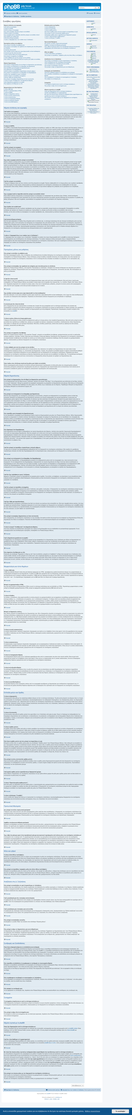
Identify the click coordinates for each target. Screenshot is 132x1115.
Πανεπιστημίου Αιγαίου (93, 83)
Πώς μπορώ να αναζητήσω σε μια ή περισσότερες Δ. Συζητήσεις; (61, 60)
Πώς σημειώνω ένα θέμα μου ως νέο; (13, 83)
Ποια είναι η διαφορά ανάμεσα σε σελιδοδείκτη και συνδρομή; (60, 72)
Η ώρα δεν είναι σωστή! (10, 49)
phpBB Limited (73, 1028)
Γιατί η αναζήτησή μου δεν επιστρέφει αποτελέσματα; (58, 62)
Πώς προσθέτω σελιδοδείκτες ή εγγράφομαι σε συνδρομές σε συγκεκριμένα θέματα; (63, 74)
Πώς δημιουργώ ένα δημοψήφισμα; (12, 69)
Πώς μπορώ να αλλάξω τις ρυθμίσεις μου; (14, 45)
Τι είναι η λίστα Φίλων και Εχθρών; (53, 53)
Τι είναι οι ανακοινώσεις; (10, 97)
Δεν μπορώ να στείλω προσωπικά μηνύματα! (56, 43)
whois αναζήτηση (75, 1055)
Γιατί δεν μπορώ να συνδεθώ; (11, 33)
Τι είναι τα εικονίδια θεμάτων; (11, 101)
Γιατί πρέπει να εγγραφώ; (10, 27)
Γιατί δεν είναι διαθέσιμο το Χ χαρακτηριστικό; (56, 92)
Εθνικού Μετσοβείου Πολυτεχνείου (93, 82)
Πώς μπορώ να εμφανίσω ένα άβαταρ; (13, 56)
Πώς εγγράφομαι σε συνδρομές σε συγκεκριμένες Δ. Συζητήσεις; (61, 77)
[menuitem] (21, 13)
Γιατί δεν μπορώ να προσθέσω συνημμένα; (15, 75)
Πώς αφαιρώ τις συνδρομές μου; (53, 78)
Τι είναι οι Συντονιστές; (50, 28)
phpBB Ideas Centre (50, 1043)
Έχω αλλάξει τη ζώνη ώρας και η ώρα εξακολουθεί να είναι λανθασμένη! (22, 51)
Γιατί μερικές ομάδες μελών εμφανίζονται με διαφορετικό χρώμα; (60, 34)
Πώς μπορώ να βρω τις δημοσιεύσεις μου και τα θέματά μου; (59, 67)
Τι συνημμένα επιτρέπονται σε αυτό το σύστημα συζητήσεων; (60, 84)
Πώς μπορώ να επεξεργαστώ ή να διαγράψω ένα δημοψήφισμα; (20, 72)
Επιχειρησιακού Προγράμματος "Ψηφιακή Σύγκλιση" (93, 98)
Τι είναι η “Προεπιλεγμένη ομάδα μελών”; (55, 36)
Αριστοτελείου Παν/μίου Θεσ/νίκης (93, 78)
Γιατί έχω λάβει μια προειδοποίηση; (12, 77)
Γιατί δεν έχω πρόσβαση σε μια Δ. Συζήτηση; (15, 74)
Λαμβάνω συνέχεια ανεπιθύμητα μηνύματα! (55, 45)
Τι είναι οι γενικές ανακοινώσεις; (12, 95)
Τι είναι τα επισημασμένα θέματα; (12, 98)
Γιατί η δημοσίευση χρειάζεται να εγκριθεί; (14, 82)
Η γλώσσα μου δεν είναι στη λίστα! (12, 53)
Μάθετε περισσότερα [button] (92, 1111)
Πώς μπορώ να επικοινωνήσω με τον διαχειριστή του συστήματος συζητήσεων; (61, 98)
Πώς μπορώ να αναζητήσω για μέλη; (54, 65)
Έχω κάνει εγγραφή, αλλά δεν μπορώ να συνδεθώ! (17, 31)
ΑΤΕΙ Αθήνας (93, 88)
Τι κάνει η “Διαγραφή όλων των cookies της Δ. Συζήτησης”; (18, 39)
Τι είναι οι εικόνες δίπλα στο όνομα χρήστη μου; (15, 54)
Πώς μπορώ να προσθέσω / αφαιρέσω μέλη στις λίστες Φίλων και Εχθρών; (63, 55)
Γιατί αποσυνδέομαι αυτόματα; (11, 38)
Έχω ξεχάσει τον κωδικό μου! (11, 36)
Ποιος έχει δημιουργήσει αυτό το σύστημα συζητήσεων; (58, 91)
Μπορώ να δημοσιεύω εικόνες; (11, 94)
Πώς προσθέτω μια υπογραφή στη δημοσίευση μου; (17, 68)
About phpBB (71, 1030)
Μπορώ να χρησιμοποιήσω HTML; (12, 90)
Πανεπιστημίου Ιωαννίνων (93, 85)
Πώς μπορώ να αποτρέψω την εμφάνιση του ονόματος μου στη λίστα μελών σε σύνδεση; (23, 47)
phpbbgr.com (59, 1097)
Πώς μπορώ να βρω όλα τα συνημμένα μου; (56, 85)
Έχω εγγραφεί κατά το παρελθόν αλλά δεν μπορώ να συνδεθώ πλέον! (21, 34)
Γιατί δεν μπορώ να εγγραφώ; (11, 30)
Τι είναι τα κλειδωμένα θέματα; (11, 100)
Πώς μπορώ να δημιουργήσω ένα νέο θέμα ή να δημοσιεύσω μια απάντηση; (23, 64)
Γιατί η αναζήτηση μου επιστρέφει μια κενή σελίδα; (57, 63)
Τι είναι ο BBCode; (8, 89)
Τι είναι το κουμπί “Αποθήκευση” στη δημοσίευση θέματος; (18, 80)
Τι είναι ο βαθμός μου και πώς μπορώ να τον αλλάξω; (17, 57)
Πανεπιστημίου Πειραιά (93, 87)
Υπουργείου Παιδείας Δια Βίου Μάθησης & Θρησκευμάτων (93, 109)
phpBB (14, 311)
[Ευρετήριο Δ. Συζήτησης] (12, 6)
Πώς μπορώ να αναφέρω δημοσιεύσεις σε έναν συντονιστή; (19, 79)
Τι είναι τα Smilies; (8, 92)
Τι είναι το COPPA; (8, 28)
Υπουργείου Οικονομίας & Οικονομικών (93, 112)
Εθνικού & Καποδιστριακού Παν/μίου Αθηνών (93, 80)
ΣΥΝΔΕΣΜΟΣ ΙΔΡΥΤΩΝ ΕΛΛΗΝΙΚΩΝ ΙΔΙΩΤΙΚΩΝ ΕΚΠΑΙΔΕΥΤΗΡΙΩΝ (93, 61)
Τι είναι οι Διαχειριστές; (50, 27)
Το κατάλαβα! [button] (120, 1111)
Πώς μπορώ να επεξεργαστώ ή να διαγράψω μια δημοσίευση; (19, 66)
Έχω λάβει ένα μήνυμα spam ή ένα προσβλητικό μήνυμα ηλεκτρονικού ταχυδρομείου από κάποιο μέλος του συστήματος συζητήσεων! (62, 47)
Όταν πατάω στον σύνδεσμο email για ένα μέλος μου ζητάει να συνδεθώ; (22, 59)
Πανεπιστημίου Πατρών (93, 86)
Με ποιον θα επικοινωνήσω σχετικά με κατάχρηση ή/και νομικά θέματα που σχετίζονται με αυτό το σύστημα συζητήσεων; (63, 95)
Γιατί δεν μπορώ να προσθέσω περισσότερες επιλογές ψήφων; (20, 71)
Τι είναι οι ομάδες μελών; (51, 30)
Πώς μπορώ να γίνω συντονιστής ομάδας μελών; (57, 33)
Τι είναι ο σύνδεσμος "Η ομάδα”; (52, 38)
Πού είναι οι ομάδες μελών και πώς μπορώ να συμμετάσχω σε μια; (61, 31)
